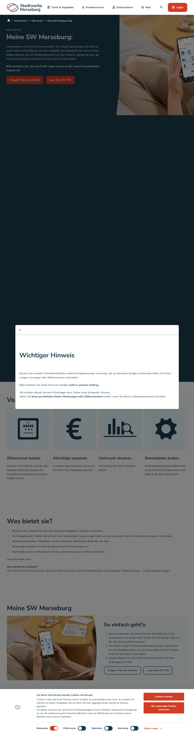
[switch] (82, 728)
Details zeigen (151, 728)
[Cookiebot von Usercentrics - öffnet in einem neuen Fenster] (17, 728)
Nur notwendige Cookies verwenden (163, 708)
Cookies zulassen (164, 696)
